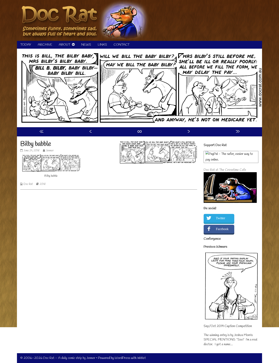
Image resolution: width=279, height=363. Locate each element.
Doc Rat (28, 184)
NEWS (86, 45)
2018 (43, 184)
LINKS (102, 45)
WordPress (122, 358)
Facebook (222, 229)
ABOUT (64, 45)
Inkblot (141, 358)
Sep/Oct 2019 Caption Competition (228, 326)
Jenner (50, 150)
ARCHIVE (45, 45)
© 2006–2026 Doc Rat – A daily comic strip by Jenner (57, 358)
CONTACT (121, 45)
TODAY (25, 45)
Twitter (220, 218)
